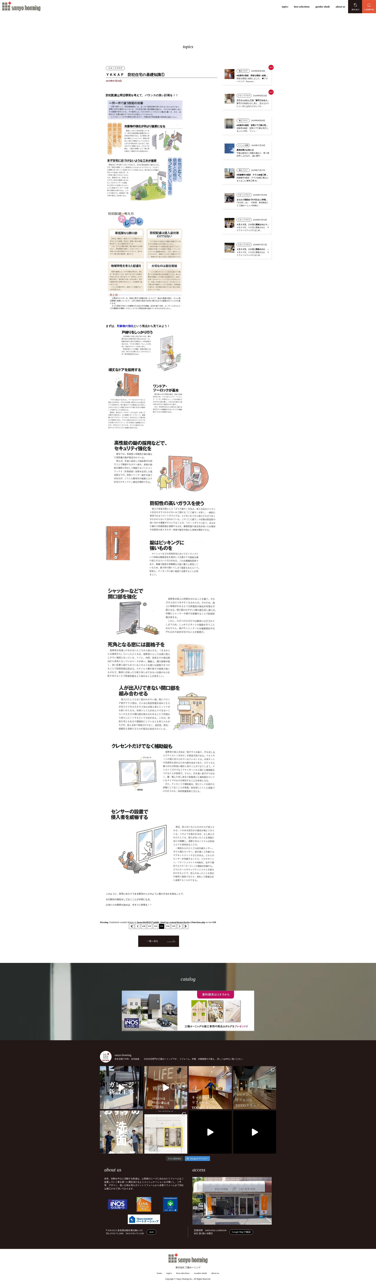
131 (149, 926)
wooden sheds (200, 1273)
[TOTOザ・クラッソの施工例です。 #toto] (210, 1087)
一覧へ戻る (152, 941)
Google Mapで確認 (241, 1232)
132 (155, 926)
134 (167, 926)
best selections (302, 6)
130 (143, 926)
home (159, 1273)
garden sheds (322, 6)
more (151, 1232)
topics (285, 6)
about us (340, 6)
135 (173, 926)
